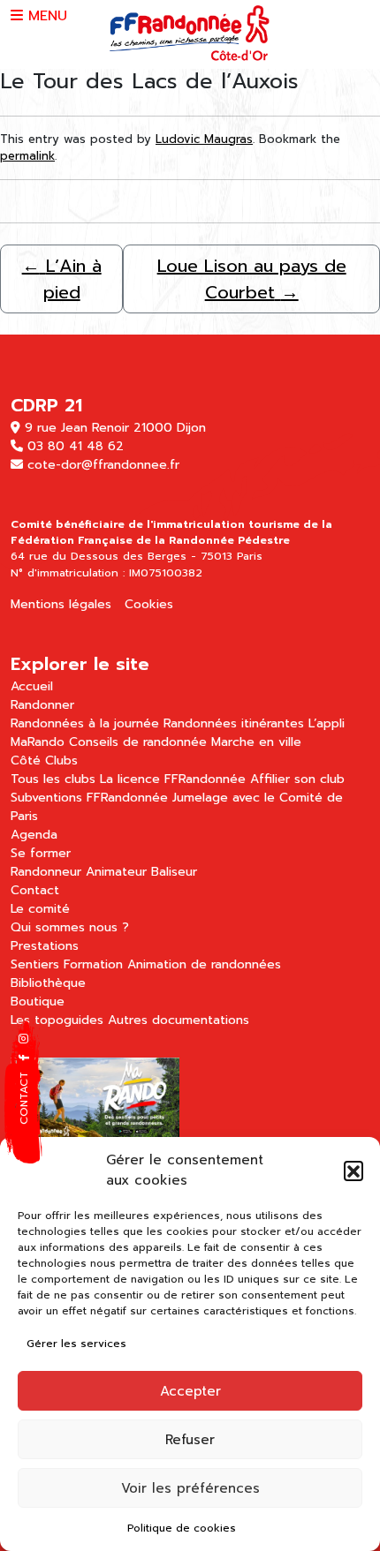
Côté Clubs (44, 760)
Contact (35, 890)
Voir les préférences (190, 1488)
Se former (41, 853)
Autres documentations (178, 1020)
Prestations (45, 946)
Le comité (40, 909)
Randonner (42, 705)
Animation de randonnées (204, 964)
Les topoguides (57, 1020)
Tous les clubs (53, 779)
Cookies (149, 604)
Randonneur (46, 871)
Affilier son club (297, 779)
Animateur (116, 871)
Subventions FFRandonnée (89, 797)
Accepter (190, 1391)
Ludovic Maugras (204, 139)
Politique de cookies (181, 1528)
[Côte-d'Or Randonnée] (190, 33)
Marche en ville (256, 742)
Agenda (34, 834)
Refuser (190, 1439)
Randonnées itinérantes (233, 723)
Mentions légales (61, 604)
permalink (27, 155)
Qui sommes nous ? (70, 927)
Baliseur (174, 871)
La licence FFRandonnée (173, 779)
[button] (353, 1170)
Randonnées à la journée (85, 723)
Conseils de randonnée (138, 742)
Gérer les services (76, 1343)
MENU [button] (45, 15)
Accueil (32, 686)
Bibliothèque (48, 983)
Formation (93, 964)
